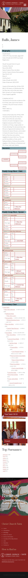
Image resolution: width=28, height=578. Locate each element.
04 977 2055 (8, 506)
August (4, 467)
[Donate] (14, 445)
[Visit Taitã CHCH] (14, 418)
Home (5, 528)
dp (21, 574)
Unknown (5, 454)
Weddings (5, 532)
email (23, 500)
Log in (24, 574)
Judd (4, 471)
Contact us (6, 545)
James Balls (8, 200)
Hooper (5, 462)
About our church (7, 534)
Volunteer (5, 543)
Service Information (8, 536)
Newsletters (6, 530)
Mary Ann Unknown (15, 231)
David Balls (8, 289)
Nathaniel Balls (9, 250)
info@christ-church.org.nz (8, 561)
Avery (4, 465)
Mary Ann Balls (9, 275)
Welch (4, 460)
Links (4, 541)
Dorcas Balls (8, 261)
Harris (4, 458)
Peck (4, 456)
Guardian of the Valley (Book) (10, 538)
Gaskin (4, 469)
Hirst (4, 463)
